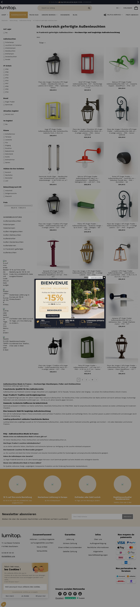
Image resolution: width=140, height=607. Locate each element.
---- (37, 314)
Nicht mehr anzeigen (96, 277)
